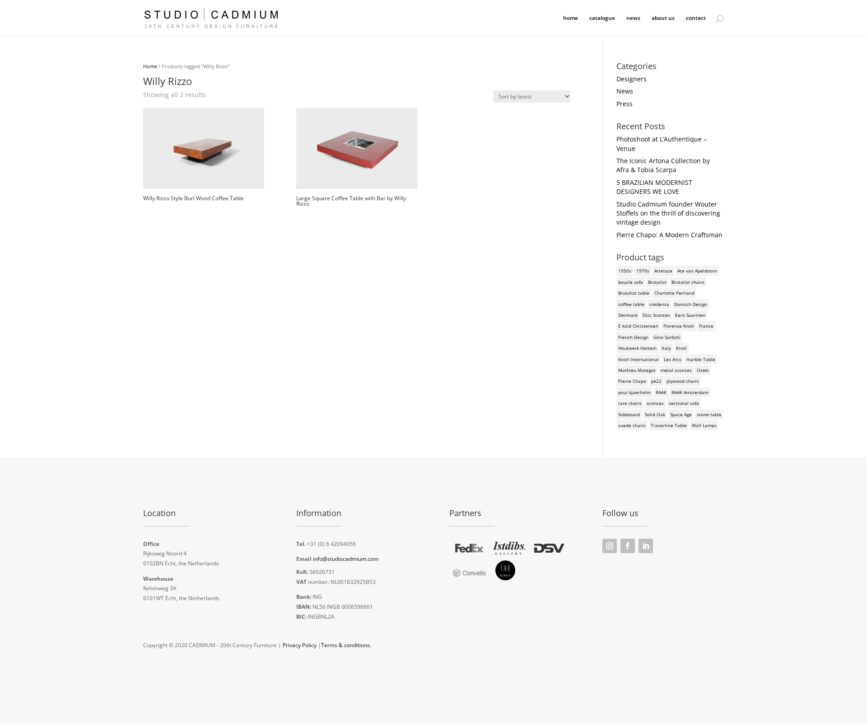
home (570, 18)
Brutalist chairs (687, 282)
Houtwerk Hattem (637, 348)
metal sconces (676, 370)
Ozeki (703, 370)
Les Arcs (672, 359)
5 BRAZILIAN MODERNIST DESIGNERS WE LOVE (654, 187)
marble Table (700, 359)
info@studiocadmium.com (345, 559)
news (633, 18)
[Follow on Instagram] (609, 546)
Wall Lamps (704, 425)
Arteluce (663, 271)
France (706, 326)
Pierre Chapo (632, 381)
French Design (633, 337)
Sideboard (629, 414)
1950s (624, 271)
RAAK (661, 392)
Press (624, 103)
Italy (666, 348)
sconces (655, 403)
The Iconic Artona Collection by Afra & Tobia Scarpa (663, 165)
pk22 (656, 381)
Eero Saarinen (690, 315)
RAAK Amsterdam (690, 392)
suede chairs (632, 425)
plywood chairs (683, 381)
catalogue (602, 18)
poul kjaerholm (634, 392)
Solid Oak (655, 414)
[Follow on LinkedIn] (646, 546)
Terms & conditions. (346, 645)
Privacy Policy (300, 645)
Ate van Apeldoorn (697, 271)
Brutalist (657, 282)
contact (696, 18)
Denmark (628, 315)
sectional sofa (684, 403)
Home (150, 66)
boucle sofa (630, 282)
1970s (642, 271)
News (624, 91)
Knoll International (638, 359)
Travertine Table (669, 425)
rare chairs (630, 403)
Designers (631, 79)
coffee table (631, 304)
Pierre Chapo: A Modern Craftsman (669, 234)
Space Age (681, 414)
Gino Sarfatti (667, 337)
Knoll (681, 348)
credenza (659, 304)
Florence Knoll (678, 326)
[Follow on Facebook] (627, 546)
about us (663, 18)
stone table (709, 414)
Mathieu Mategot (637, 370)
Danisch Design (690, 304)
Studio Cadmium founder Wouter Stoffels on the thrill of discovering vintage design (668, 213)
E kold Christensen (638, 326)
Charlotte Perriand (674, 293)
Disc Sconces (656, 315)
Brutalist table (633, 293)
